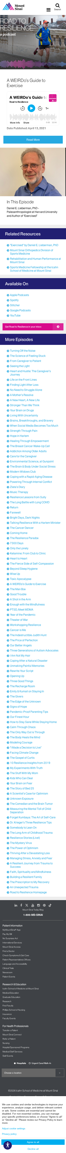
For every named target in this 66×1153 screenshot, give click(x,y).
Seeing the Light (20, 366)
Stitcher (15, 305)
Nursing (6, 1043)
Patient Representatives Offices (16, 959)
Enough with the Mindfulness (27, 604)
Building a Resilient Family (26, 877)
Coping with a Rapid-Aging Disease (31, 476)
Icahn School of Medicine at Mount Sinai (21, 988)
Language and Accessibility (15, 964)
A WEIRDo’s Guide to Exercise (28, 584)
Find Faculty (8, 1005)
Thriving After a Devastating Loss (30, 853)
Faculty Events (9, 1018)
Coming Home (18, 533)
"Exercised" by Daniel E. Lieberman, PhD (34, 245)
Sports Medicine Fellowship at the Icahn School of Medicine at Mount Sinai (34, 269)
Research (7, 1001)
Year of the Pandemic (23, 614)
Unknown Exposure (22, 798)
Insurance (7, 1014)
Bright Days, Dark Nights (25, 517)
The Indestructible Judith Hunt (28, 635)
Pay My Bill (7, 934)
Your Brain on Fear (21, 783)
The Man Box (18, 589)
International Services (12, 942)
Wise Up (15, 573)
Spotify (14, 300)
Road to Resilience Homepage (28, 892)
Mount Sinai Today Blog (33, 909)
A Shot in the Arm (20, 599)
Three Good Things (21, 681)
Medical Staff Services (12, 1051)
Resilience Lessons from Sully (28, 497)
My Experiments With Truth (26, 768)
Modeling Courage (21, 742)
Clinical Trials (8, 968)
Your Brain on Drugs (22, 410)
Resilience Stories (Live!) (25, 837)
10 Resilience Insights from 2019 (30, 763)
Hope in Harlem (19, 436)
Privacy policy (9, 1134)
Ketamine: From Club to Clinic (28, 553)
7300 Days (16, 543)
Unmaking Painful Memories (27, 665)
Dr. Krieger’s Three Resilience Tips (31, 822)
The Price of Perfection (24, 640)
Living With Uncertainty (24, 415)
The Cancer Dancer (22, 527)
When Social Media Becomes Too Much (34, 425)
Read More (33, 140)
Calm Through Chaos (23, 727)
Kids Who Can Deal (21, 778)
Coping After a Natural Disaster (29, 660)
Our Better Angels (21, 645)
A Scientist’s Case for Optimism (29, 793)
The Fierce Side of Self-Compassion (32, 563)
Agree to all (33, 1142)
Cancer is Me (18, 630)
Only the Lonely (19, 548)
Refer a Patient (9, 1039)
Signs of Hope (18, 706)
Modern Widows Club (23, 471)
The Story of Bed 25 (22, 788)
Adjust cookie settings (13, 1128)
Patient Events (9, 976)
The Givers (16, 696)
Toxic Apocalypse (20, 579)
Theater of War (19, 619)
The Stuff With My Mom (24, 773)
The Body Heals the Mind (25, 737)
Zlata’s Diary (17, 487)
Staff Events (8, 1056)
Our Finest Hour (19, 717)
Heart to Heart (18, 558)
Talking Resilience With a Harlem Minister (35, 522)
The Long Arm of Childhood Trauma (31, 832)
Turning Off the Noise (22, 350)
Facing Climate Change (24, 752)
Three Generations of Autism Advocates (34, 650)
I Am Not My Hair (20, 655)
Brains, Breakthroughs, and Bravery (31, 420)
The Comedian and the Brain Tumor (31, 803)
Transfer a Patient (10, 1030)
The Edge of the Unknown (25, 701)
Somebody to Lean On (23, 827)
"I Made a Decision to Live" (25, 747)
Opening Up (17, 676)
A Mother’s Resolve (21, 395)
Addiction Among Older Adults (28, 451)
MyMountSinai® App (11, 930)
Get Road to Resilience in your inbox (23, 326)
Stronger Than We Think (24, 405)
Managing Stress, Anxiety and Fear (31, 858)
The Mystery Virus (21, 843)
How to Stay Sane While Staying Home (33, 722)
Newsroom (7, 972)
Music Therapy (19, 492)
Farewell (15, 512)
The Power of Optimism (24, 848)
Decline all (33, 1149)
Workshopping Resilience (25, 625)
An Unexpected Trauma (24, 887)
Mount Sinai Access (11, 947)
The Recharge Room (22, 686)
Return (14, 507)
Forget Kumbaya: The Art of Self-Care (33, 817)
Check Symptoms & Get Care (16, 955)
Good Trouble (18, 594)
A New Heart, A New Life (25, 400)
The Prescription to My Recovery (29, 882)
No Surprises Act (10, 938)
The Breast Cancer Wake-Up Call (30, 446)
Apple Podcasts (19, 295)
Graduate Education (11, 997)
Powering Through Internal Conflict (31, 482)
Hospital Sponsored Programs (16, 1047)
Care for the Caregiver (23, 456)
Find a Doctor (9, 951)
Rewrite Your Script (21, 671)
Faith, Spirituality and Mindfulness (30, 872)
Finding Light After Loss (24, 384)
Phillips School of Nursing (14, 1010)
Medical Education (11, 993)
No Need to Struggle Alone (26, 390)
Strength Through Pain (23, 430)
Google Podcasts (20, 310)
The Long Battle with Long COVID (29, 502)
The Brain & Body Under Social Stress (33, 466)
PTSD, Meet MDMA (21, 609)
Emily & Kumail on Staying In (27, 691)
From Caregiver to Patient (25, 361)
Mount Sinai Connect (12, 1034)
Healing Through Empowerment (29, 441)
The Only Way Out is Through (27, 732)
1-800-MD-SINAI (33, 914)
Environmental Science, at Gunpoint (32, 461)
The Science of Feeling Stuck (28, 355)
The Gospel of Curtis (22, 757)
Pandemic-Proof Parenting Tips (29, 711)
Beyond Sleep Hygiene (24, 568)
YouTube (15, 315)
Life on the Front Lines (23, 379)
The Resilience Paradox (24, 538)
